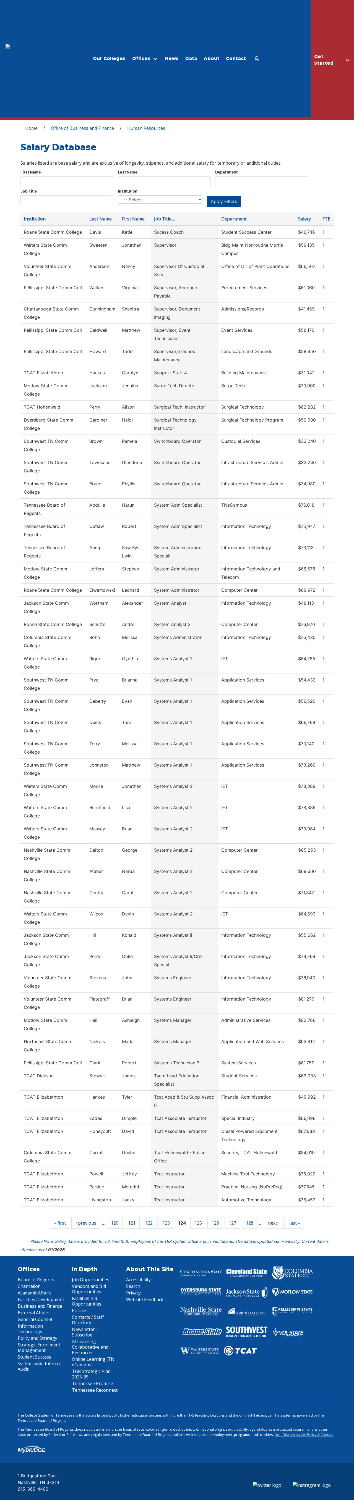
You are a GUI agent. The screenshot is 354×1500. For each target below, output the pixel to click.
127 (232, 1223)
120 (114, 1223)
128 (249, 1223)
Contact (236, 58)
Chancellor (29, 1286)
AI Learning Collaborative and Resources (90, 1347)
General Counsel (35, 1319)
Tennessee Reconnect (95, 1390)
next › (274, 1223)
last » (294, 1223)
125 (198, 1223)
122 (149, 1223)
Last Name (127, 172)
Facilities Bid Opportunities (86, 1301)
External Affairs (34, 1313)
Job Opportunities (90, 1280)
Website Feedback (144, 1299)
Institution (127, 191)
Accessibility (138, 1280)
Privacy (133, 1293)
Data (191, 58)
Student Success (34, 1357)
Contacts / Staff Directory (88, 1320)
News (172, 58)
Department (226, 172)
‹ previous (86, 1223)
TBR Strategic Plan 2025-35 (91, 1374)
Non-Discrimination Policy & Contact (304, 1434)
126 (215, 1223)
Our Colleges (109, 58)
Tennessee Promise (92, 1383)
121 (132, 1223)
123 (166, 1223)
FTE (326, 219)
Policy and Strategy (37, 1338)
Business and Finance (40, 1306)
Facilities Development (41, 1299)
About (211, 58)
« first (60, 1223)
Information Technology (30, 1329)
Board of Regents (36, 1280)
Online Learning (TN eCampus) (93, 1362)
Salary (304, 219)
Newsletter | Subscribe (85, 1332)
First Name (30, 172)
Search (133, 1286)
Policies (79, 1310)
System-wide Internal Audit (39, 1366)
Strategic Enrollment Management (39, 1347)
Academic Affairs (34, 1293)
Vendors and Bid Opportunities (89, 1289)
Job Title (28, 191)
